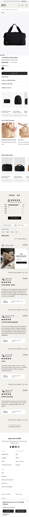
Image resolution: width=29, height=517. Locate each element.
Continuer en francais (6, 514)
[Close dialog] (27, 249)
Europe (8, 511)
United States (20, 511)
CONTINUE (21, 262)
